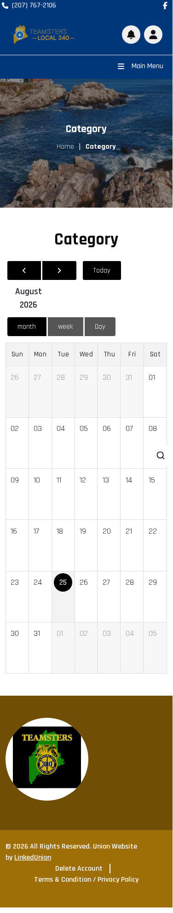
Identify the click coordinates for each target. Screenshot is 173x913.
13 (106, 480)
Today (101, 270)
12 (83, 480)
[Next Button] (59, 270)
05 (84, 428)
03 (38, 428)
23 (15, 582)
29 (84, 377)
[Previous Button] (24, 270)
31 (129, 377)
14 (129, 480)
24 (38, 582)
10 (37, 480)
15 (152, 480)
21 (129, 531)
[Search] (161, 455)
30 (107, 377)
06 (107, 428)
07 (129, 428)
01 (152, 377)
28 (61, 377)
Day (100, 326)
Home (65, 146)
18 (60, 531)
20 (107, 531)
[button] (153, 34)
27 (37, 377)
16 (14, 531)
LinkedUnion (32, 857)
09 (15, 480)
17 (36, 531)
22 (153, 531)
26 (15, 377)
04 (61, 428)
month (26, 326)
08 (153, 428)
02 (15, 428)
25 (63, 582)
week (65, 326)
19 (83, 531)
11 (59, 480)
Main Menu (147, 66)
